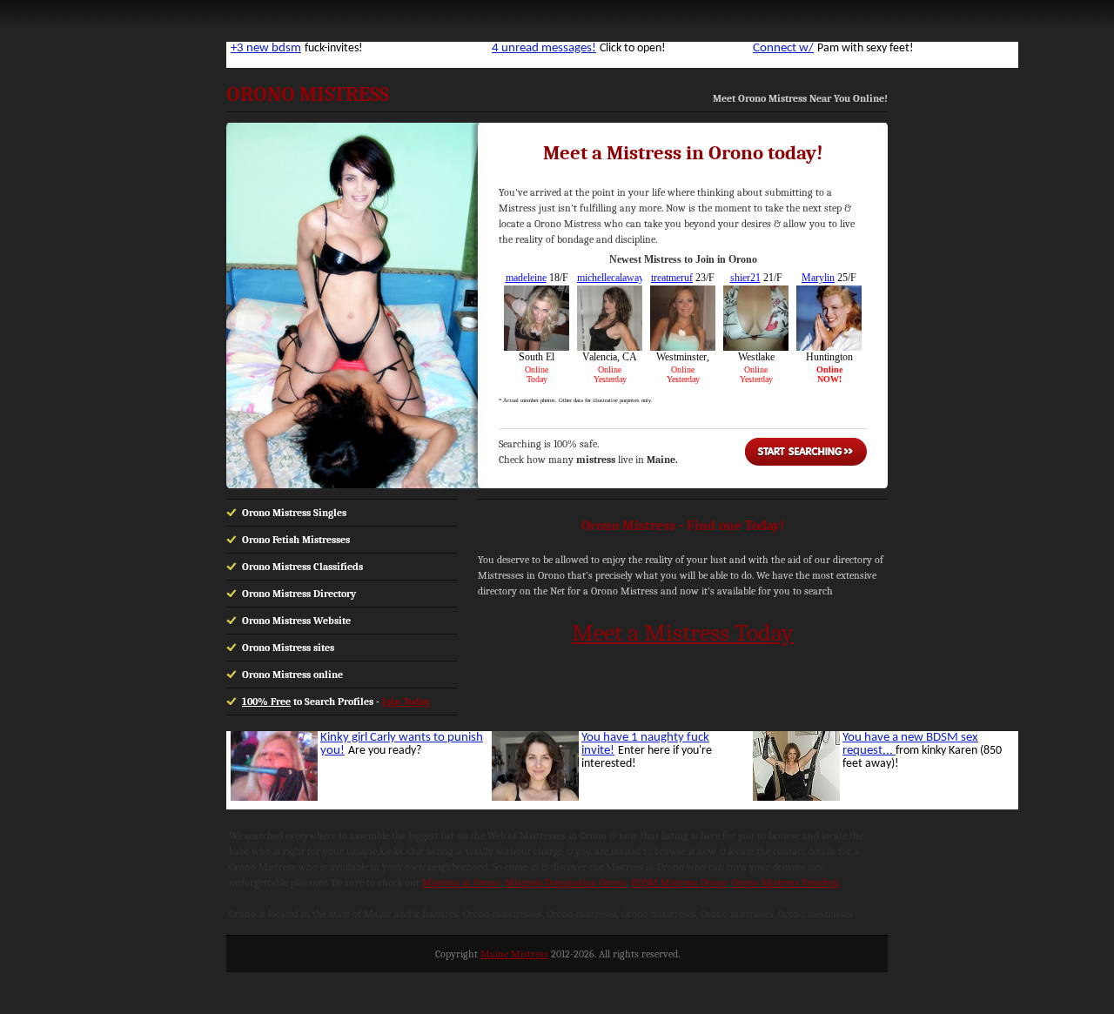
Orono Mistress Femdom (785, 882)
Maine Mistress (514, 954)
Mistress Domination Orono (566, 882)
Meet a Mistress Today (683, 633)
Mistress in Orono (461, 882)
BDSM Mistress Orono (679, 882)
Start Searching (806, 452)
